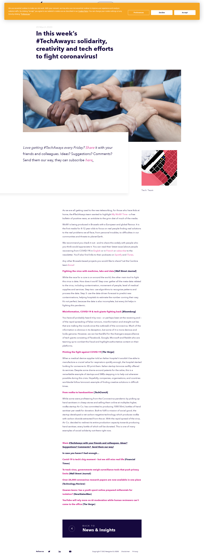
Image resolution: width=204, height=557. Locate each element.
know (71, 265)
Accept (185, 13)
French (109, 250)
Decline (162, 13)
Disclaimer (125, 551)
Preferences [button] (25, 14)
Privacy (135, 551)
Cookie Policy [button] (83, 11)
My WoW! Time (119, 214)
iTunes (130, 254)
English (97, 250)
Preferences (139, 13)
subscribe (121, 250)
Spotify (118, 254)
